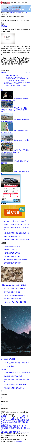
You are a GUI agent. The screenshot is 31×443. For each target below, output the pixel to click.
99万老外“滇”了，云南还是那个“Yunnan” (16, 259)
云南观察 (3, 369)
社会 (30, 2)
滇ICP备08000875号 (6, 420)
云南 (23, 2)
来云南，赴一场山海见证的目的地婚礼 (15, 302)
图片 (26, 2)
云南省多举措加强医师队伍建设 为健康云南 (16, 239)
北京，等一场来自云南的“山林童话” (14, 289)
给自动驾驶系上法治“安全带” (12, 256)
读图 (2, 90)
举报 (28, 72)
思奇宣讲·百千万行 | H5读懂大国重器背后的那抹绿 (17, 82)
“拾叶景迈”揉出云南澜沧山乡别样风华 (15, 295)
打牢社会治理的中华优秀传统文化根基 (15, 384)
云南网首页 (14, 2)
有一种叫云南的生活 (8, 359)
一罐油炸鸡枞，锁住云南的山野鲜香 (13, 285)
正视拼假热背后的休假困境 (12, 246)
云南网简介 (4, 416)
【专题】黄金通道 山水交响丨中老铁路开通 (16, 363)
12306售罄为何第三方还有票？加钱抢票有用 (17, 373)
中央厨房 (13, 418)
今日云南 (3, 72)
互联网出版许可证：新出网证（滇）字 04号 (13, 426)
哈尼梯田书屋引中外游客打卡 (12, 298)
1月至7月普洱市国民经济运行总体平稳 (14, 80)
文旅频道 (18, 12)
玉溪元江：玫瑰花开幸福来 (11, 75)
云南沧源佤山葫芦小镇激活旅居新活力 (14, 77)
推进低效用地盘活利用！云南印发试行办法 (16, 233)
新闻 (19, 2)
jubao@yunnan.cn (19, 441)
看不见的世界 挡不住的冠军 (12, 292)
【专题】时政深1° (9, 366)
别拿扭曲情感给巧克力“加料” (12, 263)
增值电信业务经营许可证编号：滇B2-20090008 (14, 432)
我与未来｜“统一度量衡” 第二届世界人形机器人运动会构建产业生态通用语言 (14, 110)
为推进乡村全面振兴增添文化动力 (14, 388)
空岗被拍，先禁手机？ (10, 249)
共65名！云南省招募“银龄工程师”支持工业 (16, 224)
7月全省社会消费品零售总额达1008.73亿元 (15, 85)
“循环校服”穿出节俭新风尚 (12, 253)
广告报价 (22, 416)
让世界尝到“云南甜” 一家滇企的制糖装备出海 (16, 79)
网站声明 (22, 418)
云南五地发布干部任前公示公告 (13, 376)
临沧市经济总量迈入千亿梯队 (11, 83)
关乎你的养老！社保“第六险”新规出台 (15, 221)
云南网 (12, 12)
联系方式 (3, 418)
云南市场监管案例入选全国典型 (13, 236)
